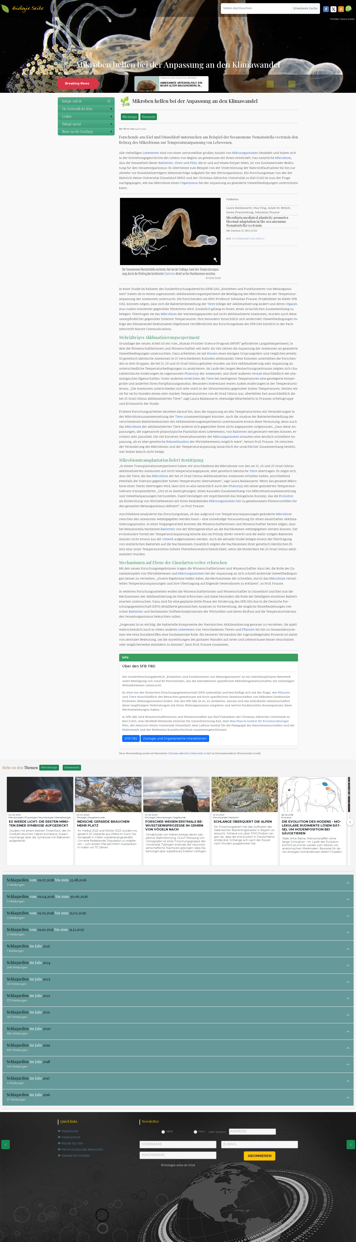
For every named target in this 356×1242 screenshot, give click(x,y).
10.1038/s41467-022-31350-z (248, 239)
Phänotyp (191, 374)
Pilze (193, 163)
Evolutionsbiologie (276, 721)
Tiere (211, 304)
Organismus (189, 183)
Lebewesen (151, 153)
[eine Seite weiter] (351, 1144)
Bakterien (166, 163)
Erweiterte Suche (306, 8)
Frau (201, 1131)
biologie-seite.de (72, 101)
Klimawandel (148, 116)
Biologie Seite (27, 8)
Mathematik (130, 730)
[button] (348, 8)
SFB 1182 (131, 738)
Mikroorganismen (245, 153)
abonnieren (259, 1156)
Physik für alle (72, 1143)
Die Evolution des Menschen (82, 1150)
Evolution (286, 496)
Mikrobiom (283, 158)
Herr (169, 1131)
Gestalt (257, 374)
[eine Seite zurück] (5, 1144)
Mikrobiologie (130, 116)
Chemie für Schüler (76, 1156)
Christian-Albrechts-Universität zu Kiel (189, 753)
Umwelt (168, 539)
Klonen (212, 354)
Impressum (70, 1131)
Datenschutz (71, 1137)
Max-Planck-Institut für (246, 721)
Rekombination (177, 442)
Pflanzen (248, 630)
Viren (178, 163)
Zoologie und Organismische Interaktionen (175, 738)
